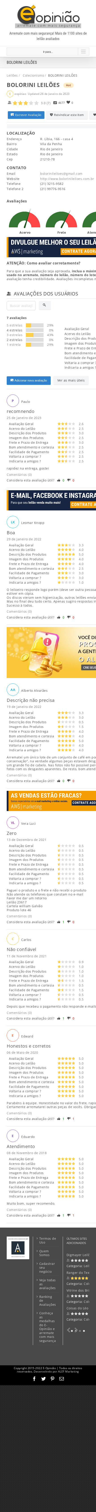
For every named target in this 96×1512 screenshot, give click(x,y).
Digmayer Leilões (80, 1255)
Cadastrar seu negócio (47, 1268)
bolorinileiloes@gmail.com (61, 173)
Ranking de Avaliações (47, 1301)
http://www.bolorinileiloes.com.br (67, 179)
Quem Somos (44, 1253)
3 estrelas (14, 335)
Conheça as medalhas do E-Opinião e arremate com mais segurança (47, 1327)
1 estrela (14, 344)
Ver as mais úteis (71, 380)
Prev (69, 1330)
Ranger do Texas (80, 1272)
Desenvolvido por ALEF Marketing (56, 1371)
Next (75, 1330)
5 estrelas (14, 325)
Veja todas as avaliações (47, 1284)
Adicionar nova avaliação (31, 380)
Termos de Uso (47, 1240)
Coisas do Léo (77, 1308)
